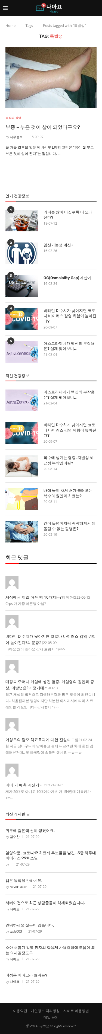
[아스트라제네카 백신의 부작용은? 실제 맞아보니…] (21, 352)
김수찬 (15, 836)
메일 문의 (51, 1017)
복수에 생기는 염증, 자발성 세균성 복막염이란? (69, 460)
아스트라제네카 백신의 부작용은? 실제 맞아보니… (69, 346)
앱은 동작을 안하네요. (23, 880)
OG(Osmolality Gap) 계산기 (67, 278)
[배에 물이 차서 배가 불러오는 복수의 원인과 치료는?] (21, 499)
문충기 (37, 642)
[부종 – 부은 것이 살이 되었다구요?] (51, 77)
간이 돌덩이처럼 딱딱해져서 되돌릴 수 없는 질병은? (69, 526)
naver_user (18, 886)
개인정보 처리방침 (45, 1010)
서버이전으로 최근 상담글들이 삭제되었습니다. (45, 903)
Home (10, 25)
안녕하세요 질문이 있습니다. (29, 925)
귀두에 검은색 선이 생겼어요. (30, 830)
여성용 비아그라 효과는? (26, 975)
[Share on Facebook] (48, 164)
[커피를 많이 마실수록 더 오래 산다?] (21, 220)
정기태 (38, 687)
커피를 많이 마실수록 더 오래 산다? (68, 215)
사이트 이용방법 (76, 1010)
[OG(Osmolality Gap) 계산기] (21, 286)
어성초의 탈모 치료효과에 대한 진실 (36, 739)
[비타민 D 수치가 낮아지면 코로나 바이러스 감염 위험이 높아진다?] (21, 319)
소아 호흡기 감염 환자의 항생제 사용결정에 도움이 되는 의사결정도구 (50, 950)
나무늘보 (16, 137)
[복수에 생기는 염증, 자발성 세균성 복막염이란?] (21, 466)
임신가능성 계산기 (59, 245)
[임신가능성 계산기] (21, 253)
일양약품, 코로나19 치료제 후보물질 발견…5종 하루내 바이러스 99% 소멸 (50, 856)
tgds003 (16, 931)
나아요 (15, 909)
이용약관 (20, 1010)
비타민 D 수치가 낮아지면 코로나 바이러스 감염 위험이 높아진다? (70, 316)
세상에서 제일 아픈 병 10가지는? (33, 597)
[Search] (96, 8)
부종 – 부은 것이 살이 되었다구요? (42, 127)
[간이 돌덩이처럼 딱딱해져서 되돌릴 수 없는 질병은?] (21, 531)
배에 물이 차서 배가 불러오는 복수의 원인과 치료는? (68, 493)
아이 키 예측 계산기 (22, 784)
